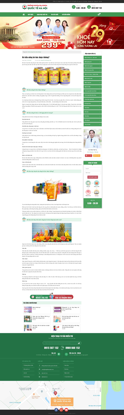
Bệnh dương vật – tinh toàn (91, 57)
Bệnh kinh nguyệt (88, 65)
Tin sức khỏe (54, 14)
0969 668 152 (73, 348)
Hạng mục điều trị (42, 14)
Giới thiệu (30, 14)
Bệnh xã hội (67, 373)
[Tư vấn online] (61, 410)
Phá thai (86, 111)
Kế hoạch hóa (88, 103)
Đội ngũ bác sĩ (26, 369)
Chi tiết (34, 309)
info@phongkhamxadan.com (48, 369)
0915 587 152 (97, 7)
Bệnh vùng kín (88, 82)
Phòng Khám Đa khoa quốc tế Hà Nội (49, 365)
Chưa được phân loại (89, 99)
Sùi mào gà (87, 120)
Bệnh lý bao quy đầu (89, 70)
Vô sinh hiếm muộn (69, 376)
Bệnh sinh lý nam (88, 78)
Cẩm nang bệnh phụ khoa (90, 95)
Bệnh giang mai (88, 61)
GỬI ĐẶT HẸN (92, 177)
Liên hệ (25, 373)
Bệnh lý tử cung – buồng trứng (91, 74)
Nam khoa (87, 107)
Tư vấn (89, 155)
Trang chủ (24, 14)
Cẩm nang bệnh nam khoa (90, 91)
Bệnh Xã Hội (87, 86)
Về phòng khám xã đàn (28, 365)
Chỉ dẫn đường (66, 14)
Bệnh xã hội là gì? (36, 307)
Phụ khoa (87, 116)
